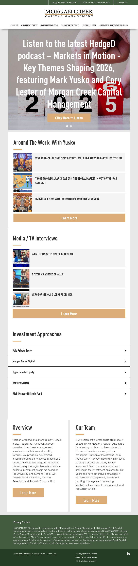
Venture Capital (89, 25)
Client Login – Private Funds (96, 2)
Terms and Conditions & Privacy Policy (29, 554)
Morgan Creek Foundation (64, 2)
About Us (14, 25)
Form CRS (52, 554)
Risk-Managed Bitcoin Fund (27, 393)
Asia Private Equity (22, 350)
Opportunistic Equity (70, 25)
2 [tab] (71, 126)
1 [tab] (67, 126)
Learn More (69, 217)
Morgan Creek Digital (49, 25)
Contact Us (122, 2)
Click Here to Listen (69, 99)
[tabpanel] (69, 79)
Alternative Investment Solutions (113, 25)
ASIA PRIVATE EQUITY (29, 25)
